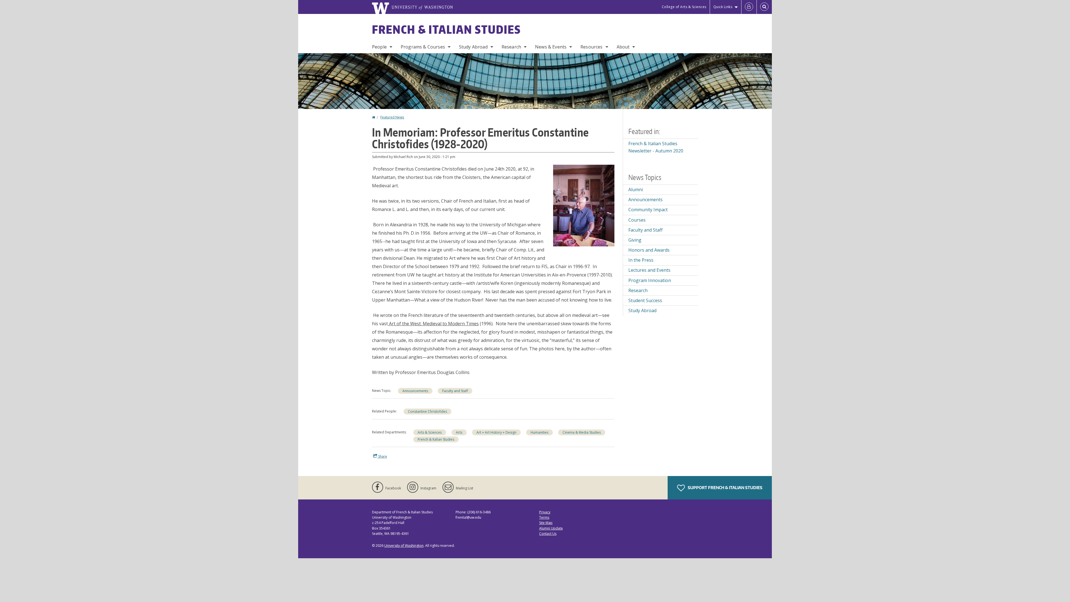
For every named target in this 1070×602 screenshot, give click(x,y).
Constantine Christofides (427, 411)
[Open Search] (764, 7)
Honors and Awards (649, 250)
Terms (544, 517)
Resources (591, 47)
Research (511, 47)
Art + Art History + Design (496, 432)
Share (382, 456)
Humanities (539, 432)
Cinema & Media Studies (582, 432)
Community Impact (648, 210)
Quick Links (723, 6)
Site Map (546, 522)
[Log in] (749, 7)
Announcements (415, 391)
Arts (459, 432)
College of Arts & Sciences (684, 6)
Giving (634, 240)
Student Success (645, 300)
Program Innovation (649, 280)
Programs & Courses (423, 47)
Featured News (392, 117)
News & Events (550, 47)
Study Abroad (473, 47)
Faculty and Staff (455, 391)
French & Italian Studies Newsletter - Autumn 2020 (655, 147)
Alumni (635, 189)
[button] (583, 205)
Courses (637, 220)
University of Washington (404, 545)
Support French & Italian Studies (724, 487)
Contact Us (547, 533)
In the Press (640, 260)
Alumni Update (551, 528)
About (623, 47)
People (379, 47)
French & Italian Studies (446, 29)
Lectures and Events (649, 270)
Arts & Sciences (430, 432)
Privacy (544, 512)
